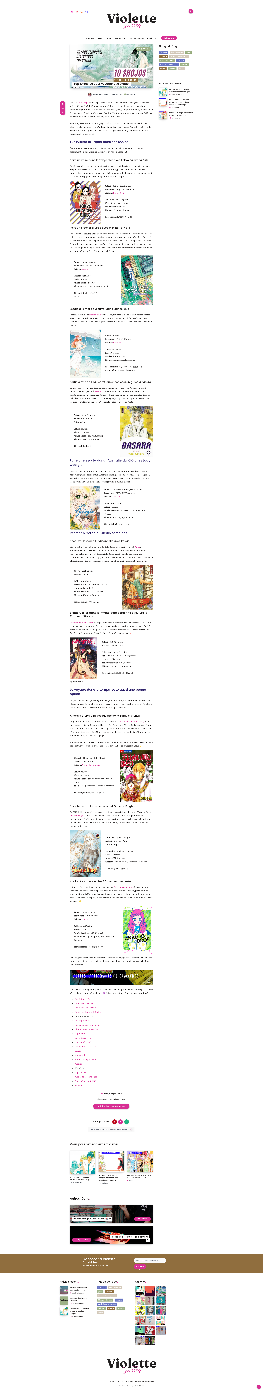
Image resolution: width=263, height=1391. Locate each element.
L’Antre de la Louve (84, 1003)
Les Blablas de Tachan (85, 1008)
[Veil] (150, 1320)
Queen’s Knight (77, 816)
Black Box (117, 497)
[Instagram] (72, 11)
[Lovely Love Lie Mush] (140, 1310)
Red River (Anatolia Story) (132, 721)
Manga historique (167, 60)
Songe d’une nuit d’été (85, 1081)
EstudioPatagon (139, 1386)
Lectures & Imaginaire (179, 56)
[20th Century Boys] (150, 1340)
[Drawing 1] (140, 1330)
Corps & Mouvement (116, 38)
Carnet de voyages (136, 38)
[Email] (86, 11)
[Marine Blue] (161, 1290)
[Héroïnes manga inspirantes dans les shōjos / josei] (163, 115)
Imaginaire (151, 38)
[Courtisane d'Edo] (140, 1320)
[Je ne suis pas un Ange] (150, 1300)
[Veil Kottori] (140, 1290)
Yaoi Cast (79, 1085)
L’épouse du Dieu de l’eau (82, 623)
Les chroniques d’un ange (87, 1025)
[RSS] (82, 11)
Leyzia (78, 1051)
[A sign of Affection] (140, 1300)
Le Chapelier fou (83, 1021)
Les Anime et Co (82, 999)
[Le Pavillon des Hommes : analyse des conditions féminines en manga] (163, 102)
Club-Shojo (83, 103)
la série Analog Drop (124, 887)
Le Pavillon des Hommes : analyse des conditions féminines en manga (109, 1177)
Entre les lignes (177, 52)
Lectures (163, 56)
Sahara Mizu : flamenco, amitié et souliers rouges (80, 1311)
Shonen (172, 68)
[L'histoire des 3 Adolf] (150, 1290)
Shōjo (119, 1094)
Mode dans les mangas (168, 64)
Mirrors (78, 1064)
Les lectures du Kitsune (86, 1047)
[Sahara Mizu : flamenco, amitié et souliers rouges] (163, 92)
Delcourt (117, 343)
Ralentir (100, 38)
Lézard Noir (118, 193)
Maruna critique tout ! (85, 1059)
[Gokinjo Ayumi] (150, 1310)
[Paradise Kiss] (161, 1310)
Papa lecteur (81, 1072)
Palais (137, 547)
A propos (90, 38)
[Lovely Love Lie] (150, 1330)
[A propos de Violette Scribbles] (64, 1300)
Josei (106, 1094)
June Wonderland (83, 1042)
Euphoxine (80, 1034)
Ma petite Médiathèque (86, 1077)
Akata (85, 269)
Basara (98, 391)
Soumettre (140, 1267)
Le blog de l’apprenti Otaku (88, 1012)
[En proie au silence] (140, 1340)
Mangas (112, 1094)
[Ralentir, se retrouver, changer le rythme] (64, 1290)
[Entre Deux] (161, 1330)
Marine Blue (95, 315)
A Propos (163, 52)
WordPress (149, 1381)
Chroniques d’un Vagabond (87, 1029)
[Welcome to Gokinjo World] (161, 1300)
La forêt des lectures (85, 1038)
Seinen (162, 68)
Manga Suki (80, 1055)
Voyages (123, 1099)
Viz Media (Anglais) (91, 765)
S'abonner (168, 38)
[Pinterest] (77, 11)
